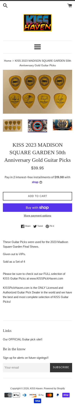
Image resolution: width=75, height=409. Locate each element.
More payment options (37, 215)
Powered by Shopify (54, 388)
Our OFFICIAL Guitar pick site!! (22, 339)
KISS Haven (36, 388)
